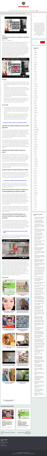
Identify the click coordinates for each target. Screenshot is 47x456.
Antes (35, 50)
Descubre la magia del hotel (38, 276)
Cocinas (35, 78)
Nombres (35, 147)
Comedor (35, 84)
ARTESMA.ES (23, 6)
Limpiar (35, 124)
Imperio (35, 120)
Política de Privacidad (4, 442)
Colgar (35, 79)
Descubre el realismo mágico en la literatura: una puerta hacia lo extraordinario (39, 264)
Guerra (35, 110)
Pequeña (35, 159)
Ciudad (35, 74)
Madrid (35, 127)
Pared (35, 156)
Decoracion (36, 96)
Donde (35, 100)
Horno (35, 117)
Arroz (35, 59)
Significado (36, 193)
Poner (35, 173)
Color (35, 81)
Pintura (35, 170)
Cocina (13, 10)
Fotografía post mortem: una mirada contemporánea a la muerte (39, 273)
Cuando (35, 93)
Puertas (35, 176)
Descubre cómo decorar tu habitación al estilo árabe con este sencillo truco (39, 390)
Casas (35, 71)
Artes (35, 61)
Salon (35, 187)
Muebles (35, 137)
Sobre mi (33, 10)
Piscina (35, 171)
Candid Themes (32, 453)
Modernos (36, 134)
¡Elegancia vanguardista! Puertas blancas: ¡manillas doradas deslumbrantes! (38, 357)
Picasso (35, 166)
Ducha (35, 101)
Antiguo (35, 54)
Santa (35, 190)
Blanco (35, 67)
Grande (35, 108)
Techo (35, 202)
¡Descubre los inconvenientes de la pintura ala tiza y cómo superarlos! (39, 382)
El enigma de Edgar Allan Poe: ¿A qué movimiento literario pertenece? (39, 347)
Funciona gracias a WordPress (17, 453)
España (35, 105)
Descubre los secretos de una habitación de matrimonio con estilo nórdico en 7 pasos (39, 260)
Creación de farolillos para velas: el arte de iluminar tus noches (38, 369)
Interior (35, 122)
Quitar (35, 180)
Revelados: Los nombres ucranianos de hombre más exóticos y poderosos (38, 234)
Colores (35, 83)
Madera (35, 125)
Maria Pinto (10, 40)
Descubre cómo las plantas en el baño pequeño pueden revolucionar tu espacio (23, 423)
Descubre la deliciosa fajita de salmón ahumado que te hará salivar (39, 313)
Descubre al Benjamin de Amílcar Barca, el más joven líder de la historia (7, 423)
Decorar (16, 10)
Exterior (35, 107)
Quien (35, 178)
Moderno (35, 132)
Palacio (35, 153)
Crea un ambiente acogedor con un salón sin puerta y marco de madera (39, 252)
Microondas (36, 130)
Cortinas (35, 86)
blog (35, 69)
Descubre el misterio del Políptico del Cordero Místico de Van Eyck (39, 394)
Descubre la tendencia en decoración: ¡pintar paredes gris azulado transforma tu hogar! (39, 297)
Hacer (20, 10)
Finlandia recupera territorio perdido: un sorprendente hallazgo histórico (38, 307)
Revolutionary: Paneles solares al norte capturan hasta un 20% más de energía (39, 256)
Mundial (35, 139)
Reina (35, 183)
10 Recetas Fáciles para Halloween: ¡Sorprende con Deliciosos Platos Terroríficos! (39, 221)
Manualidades (36, 129)
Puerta (35, 175)
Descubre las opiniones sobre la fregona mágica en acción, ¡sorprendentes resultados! (39, 340)
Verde (35, 209)
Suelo (35, 197)
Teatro (35, 200)
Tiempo (35, 205)
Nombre (35, 146)
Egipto (35, 103)
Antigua (35, 52)
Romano (35, 185)
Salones (35, 188)
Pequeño (3, 35)
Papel (35, 154)
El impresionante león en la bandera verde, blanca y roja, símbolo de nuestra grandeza (39, 332)
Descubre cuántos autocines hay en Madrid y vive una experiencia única (39, 328)
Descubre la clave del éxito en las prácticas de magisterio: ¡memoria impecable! (39, 248)
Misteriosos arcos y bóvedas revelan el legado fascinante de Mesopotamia (39, 361)
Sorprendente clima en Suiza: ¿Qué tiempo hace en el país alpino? (39, 324)
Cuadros (35, 91)
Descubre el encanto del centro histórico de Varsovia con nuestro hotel (39, 386)
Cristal (35, 88)
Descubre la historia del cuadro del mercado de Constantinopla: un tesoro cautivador (39, 230)
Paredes (35, 158)
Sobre (35, 195)
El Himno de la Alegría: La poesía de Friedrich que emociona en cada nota (38, 365)
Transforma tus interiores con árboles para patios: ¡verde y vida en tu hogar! (39, 350)
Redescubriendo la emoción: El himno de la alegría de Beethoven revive (39, 238)
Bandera (35, 64)
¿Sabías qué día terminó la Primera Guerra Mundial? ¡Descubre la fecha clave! (38, 317)
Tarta (35, 199)
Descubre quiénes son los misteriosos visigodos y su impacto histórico (38, 279)
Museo (23, 10)
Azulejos (35, 62)
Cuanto (35, 95)
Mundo (35, 141)
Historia (35, 115)
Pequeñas (36, 161)
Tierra (35, 207)
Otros (26, 10)
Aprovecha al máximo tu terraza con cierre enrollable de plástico (39, 373)
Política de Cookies (4, 445)
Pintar (30, 10)
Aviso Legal (3, 443)
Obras (35, 149)
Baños (35, 66)
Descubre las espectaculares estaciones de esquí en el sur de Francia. (39, 244)
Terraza (35, 204)
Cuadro (35, 90)
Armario (35, 57)
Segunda (35, 192)
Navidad (35, 144)
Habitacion (36, 112)
